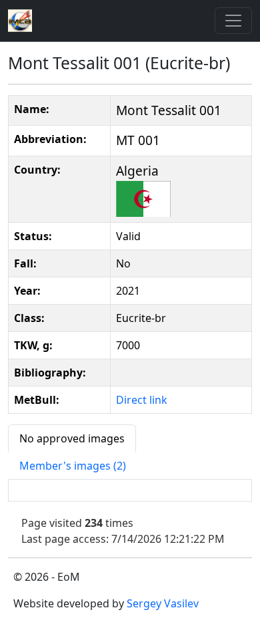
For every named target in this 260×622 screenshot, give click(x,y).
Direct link (141, 399)
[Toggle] (233, 20)
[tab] (72, 438)
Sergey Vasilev (163, 603)
